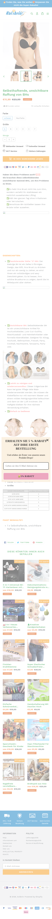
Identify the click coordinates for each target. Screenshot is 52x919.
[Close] (47, 440)
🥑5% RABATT (26, 476)
